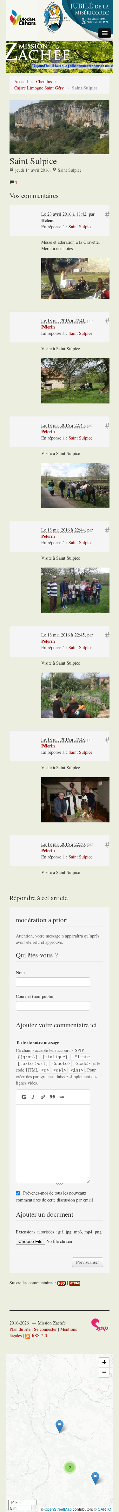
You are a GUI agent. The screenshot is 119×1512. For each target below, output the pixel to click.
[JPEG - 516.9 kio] (75, 799)
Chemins (44, 81)
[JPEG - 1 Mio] (75, 380)
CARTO (104, 1509)
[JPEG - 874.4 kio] (75, 694)
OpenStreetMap (58, 1509)
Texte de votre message (37, 1042)
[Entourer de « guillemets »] (62, 1097)
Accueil (21, 81)
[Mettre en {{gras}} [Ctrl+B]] (23, 1097)
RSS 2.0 (38, 1335)
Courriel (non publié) (35, 996)
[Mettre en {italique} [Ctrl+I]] (33, 1097)
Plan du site (20, 1329)
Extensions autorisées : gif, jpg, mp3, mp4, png (59, 1232)
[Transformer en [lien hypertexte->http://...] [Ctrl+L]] (43, 1097)
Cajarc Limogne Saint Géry (39, 88)
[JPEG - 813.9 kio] (75, 485)
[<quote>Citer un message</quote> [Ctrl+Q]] (52, 1097)
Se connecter (45, 1329)
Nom (20, 972)
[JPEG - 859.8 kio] (75, 589)
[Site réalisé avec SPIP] (99, 1324)
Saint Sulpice (80, 227)
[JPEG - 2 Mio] (75, 277)
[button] (59, 1426)
